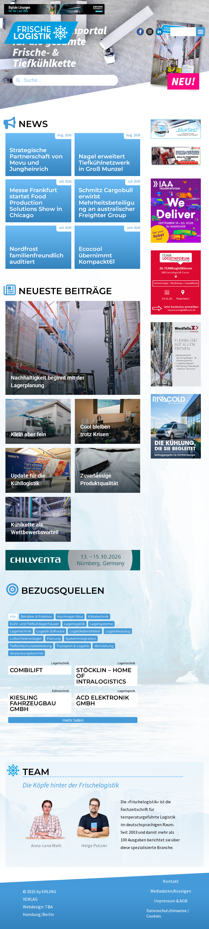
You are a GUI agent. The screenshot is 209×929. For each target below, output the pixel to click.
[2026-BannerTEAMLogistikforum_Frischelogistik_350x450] (176, 312)
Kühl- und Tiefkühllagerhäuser (34, 624)
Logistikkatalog (117, 631)
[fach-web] (176, 136)
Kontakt (171, 881)
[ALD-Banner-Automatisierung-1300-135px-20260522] (154, 12)
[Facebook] (140, 31)
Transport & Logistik (73, 646)
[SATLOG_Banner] (176, 163)
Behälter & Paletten (36, 616)
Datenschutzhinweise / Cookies (167, 913)
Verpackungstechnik (26, 653)
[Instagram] (149, 31)
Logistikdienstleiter (84, 631)
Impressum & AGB (171, 900)
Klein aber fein (28, 434)
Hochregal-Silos (70, 616)
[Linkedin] (159, 31)
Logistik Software (50, 631)
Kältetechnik (98, 616)
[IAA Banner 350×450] (176, 241)
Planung (54, 638)
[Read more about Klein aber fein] (38, 421)
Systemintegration (81, 638)
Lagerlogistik (74, 624)
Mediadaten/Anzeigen (170, 891)
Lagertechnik (20, 631)
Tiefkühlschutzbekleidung (31, 646)
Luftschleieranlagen (26, 638)
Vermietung (103, 646)
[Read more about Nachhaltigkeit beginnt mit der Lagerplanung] (72, 348)
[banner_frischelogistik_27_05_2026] (176, 456)
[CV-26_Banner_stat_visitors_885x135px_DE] (72, 568)
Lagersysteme (101, 624)
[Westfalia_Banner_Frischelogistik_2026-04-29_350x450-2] (176, 384)
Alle (13, 616)
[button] (200, 31)
